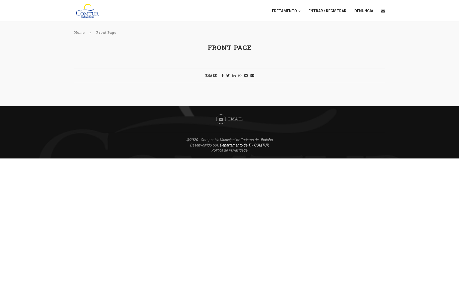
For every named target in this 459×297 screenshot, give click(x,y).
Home (79, 32)
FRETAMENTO (284, 11)
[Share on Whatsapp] (239, 75)
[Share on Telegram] (246, 75)
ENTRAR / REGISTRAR (327, 11)
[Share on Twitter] (228, 75)
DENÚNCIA (363, 11)
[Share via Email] (252, 75)
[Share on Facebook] (223, 75)
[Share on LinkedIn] (234, 75)
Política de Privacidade (229, 150)
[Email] (383, 11)
